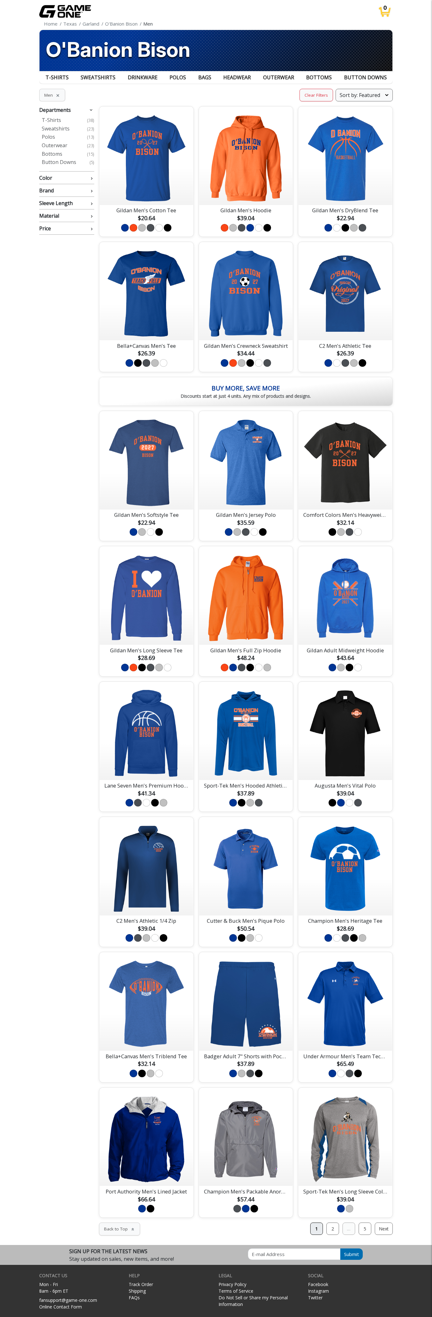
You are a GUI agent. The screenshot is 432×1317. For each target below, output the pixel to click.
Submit (351, 1254)
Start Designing (146, 193)
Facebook (318, 1284)
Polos (178, 77)
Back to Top (119, 1229)
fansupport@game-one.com (68, 1300)
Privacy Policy (232, 1284)
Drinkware (142, 77)
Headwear (237, 77)
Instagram (318, 1291)
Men (52, 95)
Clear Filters (316, 95)
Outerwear (278, 77)
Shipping (137, 1291)
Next (384, 1229)
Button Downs (365, 77)
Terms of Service (236, 1291)
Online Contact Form (60, 1307)
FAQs (134, 1298)
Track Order (141, 1284)
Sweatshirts (98, 77)
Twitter (315, 1298)
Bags (204, 77)
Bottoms (319, 77)
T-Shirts (57, 77)
